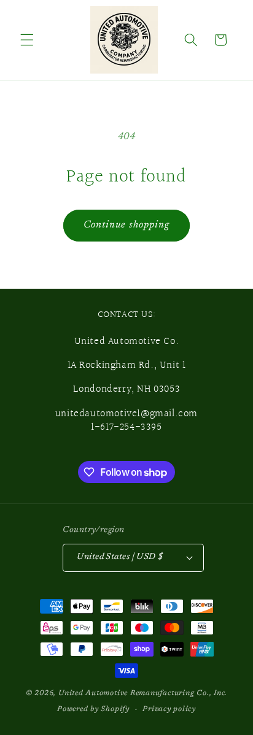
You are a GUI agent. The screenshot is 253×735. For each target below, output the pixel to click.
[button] (27, 40)
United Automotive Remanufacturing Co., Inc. (142, 693)
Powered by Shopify (93, 709)
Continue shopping (127, 225)
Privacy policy (169, 709)
